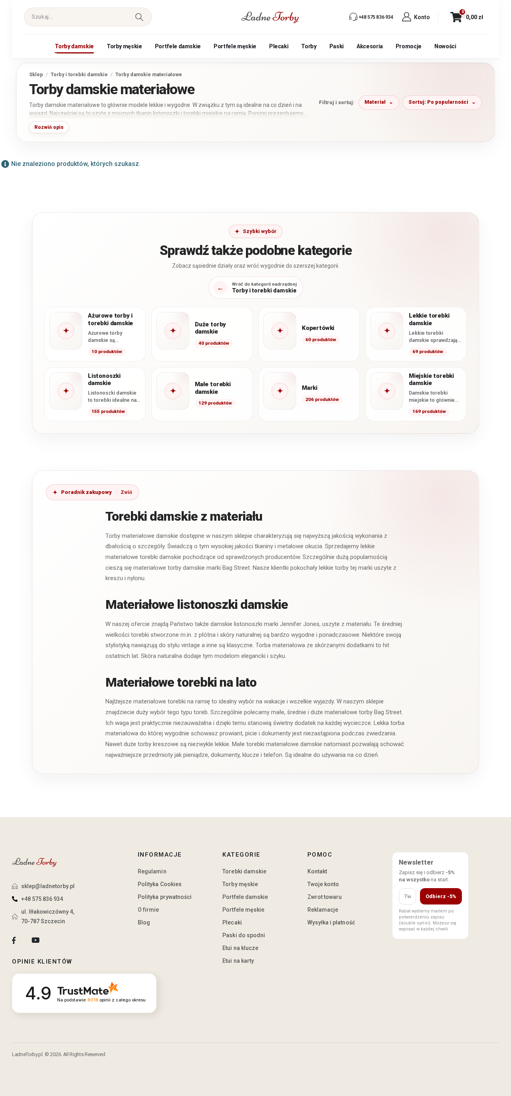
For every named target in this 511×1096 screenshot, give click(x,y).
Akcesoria (370, 46)
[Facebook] (14, 940)
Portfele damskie (178, 46)
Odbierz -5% (441, 896)
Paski (336, 46)
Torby (308, 46)
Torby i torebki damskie (79, 74)
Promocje (409, 46)
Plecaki (279, 46)
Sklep (36, 74)
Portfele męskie (235, 46)
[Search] (139, 17)
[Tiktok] (57, 940)
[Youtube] (35, 940)
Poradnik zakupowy (86, 492)
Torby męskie (124, 46)
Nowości (445, 46)
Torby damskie (74, 46)
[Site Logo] (270, 17)
